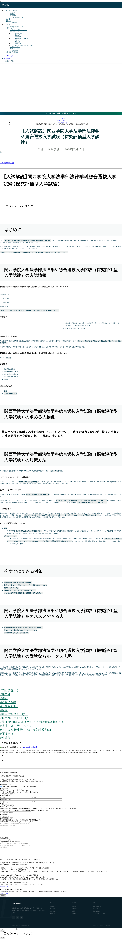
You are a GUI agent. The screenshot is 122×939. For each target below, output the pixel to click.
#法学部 (5, 694)
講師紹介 (52, 911)
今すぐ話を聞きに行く (61, 553)
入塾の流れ (75, 908)
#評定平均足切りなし (14, 714)
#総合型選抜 (8, 702)
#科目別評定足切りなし (15, 718)
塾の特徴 (52, 906)
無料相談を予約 (97, 906)
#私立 (4, 710)
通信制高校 (7, 58)
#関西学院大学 (9, 690)
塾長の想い (53, 913)
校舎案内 (74, 913)
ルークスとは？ (9, 56)
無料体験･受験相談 (12, 52)
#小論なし (7, 737)
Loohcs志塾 (16, 904)
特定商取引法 (96, 911)
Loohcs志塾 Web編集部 (30, 747)
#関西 (4, 698)
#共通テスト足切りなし (15, 725)
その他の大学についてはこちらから (25, 45)
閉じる (2, 931)
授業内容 (52, 908)
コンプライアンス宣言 (99, 913)
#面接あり (7, 733)
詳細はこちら (4, 886)
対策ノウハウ (10, 28)
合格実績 (8, 21)
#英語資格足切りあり (51, 722)
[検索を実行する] (17, 929)
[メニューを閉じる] (0, 1)
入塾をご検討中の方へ (16, 17)
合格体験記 (13, 22)
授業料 (8, 24)
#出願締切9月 (9, 706)
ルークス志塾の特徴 (12, 10)
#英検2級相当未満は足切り (18, 722)
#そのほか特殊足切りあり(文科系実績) (25, 729)
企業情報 (95, 908)
